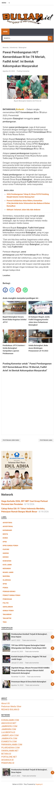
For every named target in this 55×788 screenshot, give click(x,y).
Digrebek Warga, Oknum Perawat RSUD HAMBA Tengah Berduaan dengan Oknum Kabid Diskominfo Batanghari (30, 670)
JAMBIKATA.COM (9, 738)
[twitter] (11, 290)
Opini (5, 584)
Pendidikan (7, 599)
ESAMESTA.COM (9, 741)
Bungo (5, 538)
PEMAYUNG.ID (7, 763)
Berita (5, 534)
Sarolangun (8, 607)
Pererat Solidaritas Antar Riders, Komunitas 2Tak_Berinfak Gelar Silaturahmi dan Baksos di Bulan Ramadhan (28, 203)
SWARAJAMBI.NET (10, 750)
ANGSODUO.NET (8, 723)
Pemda (5, 588)
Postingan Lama (46, 440)
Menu (5, 32)
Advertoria (7, 523)
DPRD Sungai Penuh (10, 545)
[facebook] (5, 290)
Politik (6, 603)
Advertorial (8, 526)
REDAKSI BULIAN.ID (10, 709)
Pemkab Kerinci (9, 591)
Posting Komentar (23, 71)
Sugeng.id (39, 784)
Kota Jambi (7, 565)
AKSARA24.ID (7, 760)
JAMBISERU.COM (9, 726)
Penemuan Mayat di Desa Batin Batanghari (28, 682)
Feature (6, 549)
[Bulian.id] (27, 17)
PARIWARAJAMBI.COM (11, 744)
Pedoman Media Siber (11, 706)
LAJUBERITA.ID (8, 732)
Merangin (7, 568)
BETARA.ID (6, 754)
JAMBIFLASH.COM (10, 735)
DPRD (5, 542)
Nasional (6, 576)
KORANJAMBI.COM (10, 720)
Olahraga (7, 580)
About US (5, 703)
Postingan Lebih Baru (11, 440)
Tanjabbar (7, 614)
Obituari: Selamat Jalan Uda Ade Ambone (23, 210)
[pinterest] (18, 290)
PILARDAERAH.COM (10, 747)
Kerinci (6, 557)
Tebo (5, 622)
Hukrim (6, 553)
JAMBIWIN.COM (8, 729)
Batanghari (7, 530)
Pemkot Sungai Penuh (11, 595)
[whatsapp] (25, 290)
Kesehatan (7, 561)
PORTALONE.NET (9, 757)
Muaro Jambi (8, 572)
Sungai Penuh (8, 611)
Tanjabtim (7, 618)
